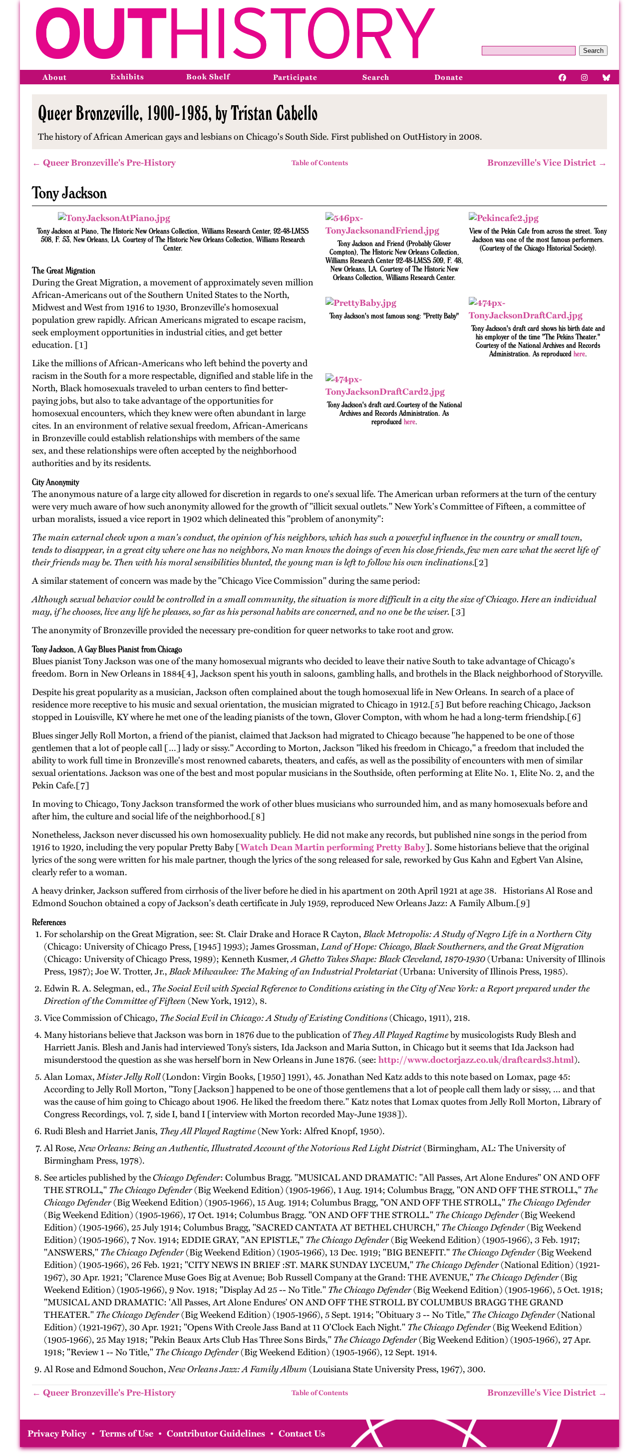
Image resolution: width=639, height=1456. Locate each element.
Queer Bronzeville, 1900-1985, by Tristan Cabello (178, 113)
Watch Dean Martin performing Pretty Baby (332, 847)
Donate (448, 77)
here (579, 353)
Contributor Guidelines (216, 1433)
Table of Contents (320, 163)
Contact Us (302, 1433)
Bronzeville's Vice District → (547, 162)
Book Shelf (208, 76)
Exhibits (127, 76)
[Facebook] (562, 77)
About (54, 77)
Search (593, 50)
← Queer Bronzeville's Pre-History (104, 162)
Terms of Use (126, 1433)
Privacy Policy (56, 1433)
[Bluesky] (606, 77)
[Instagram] (584, 77)
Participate (295, 77)
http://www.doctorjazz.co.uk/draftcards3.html (476, 1059)
